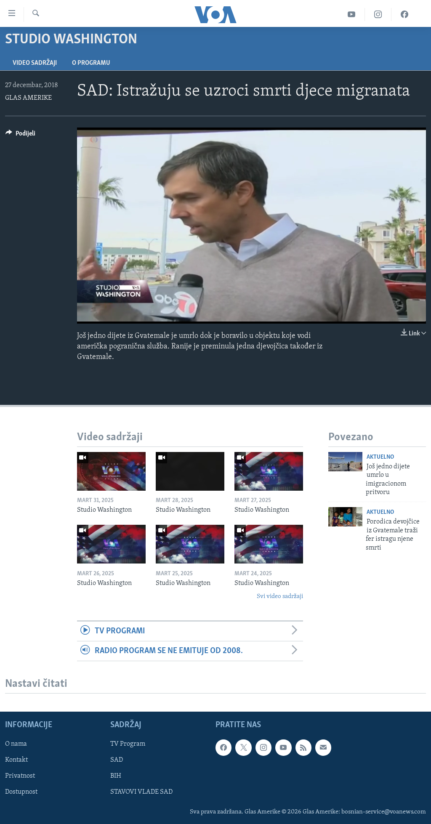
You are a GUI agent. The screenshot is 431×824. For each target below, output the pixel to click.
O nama (16, 744)
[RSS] (303, 748)
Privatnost (20, 776)
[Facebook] (404, 14)
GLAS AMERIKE (28, 98)
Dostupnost (21, 792)
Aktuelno (380, 457)
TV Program (127, 744)
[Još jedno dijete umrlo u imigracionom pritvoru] (345, 461)
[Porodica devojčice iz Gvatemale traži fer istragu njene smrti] (345, 516)
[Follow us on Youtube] (283, 748)
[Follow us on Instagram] (263, 748)
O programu (91, 63)
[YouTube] (351, 14)
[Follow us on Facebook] (223, 748)
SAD (116, 760)
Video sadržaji (35, 63)
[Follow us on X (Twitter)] (243, 748)
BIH (115, 776)
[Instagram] (378, 14)
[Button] (20, 136)
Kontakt (16, 760)
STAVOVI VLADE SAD (141, 792)
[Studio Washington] (111, 471)
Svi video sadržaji (280, 596)
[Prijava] (323, 748)
